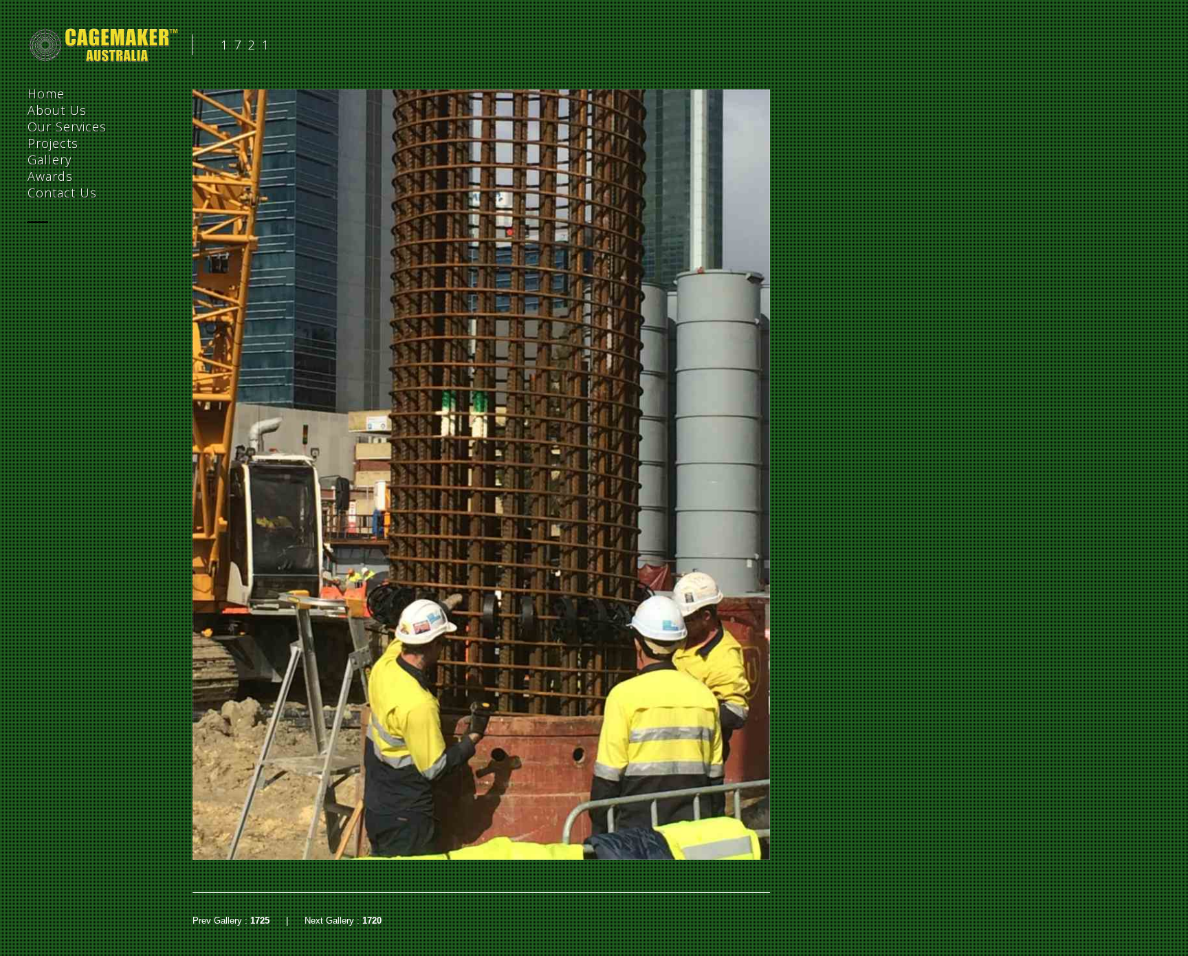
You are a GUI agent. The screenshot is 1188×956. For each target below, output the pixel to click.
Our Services (67, 126)
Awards (50, 176)
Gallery (50, 159)
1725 (260, 920)
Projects (53, 143)
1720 (372, 920)
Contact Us (62, 192)
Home (46, 93)
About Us (57, 110)
